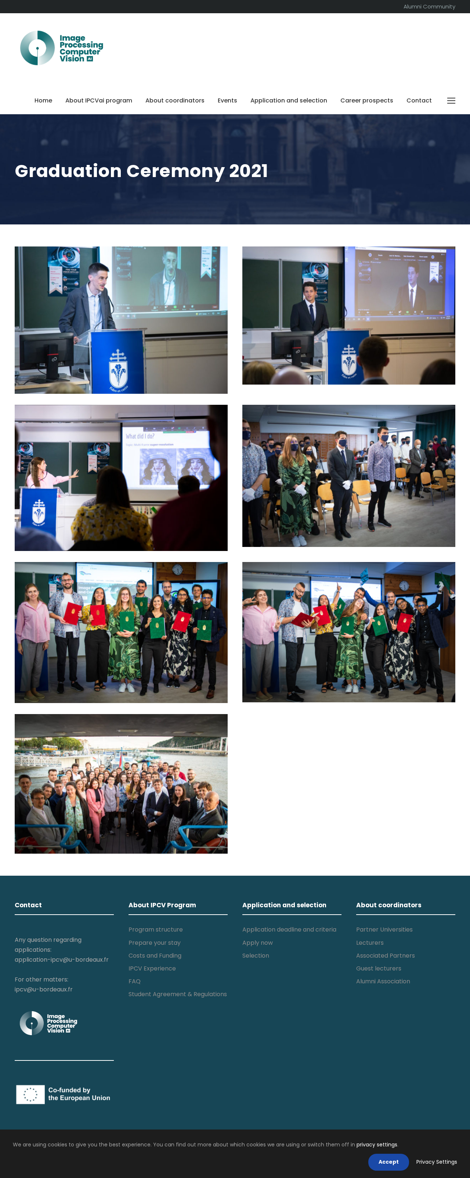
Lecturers (370, 943)
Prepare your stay (155, 943)
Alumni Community (429, 6)
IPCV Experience (152, 968)
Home (43, 100)
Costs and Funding (155, 955)
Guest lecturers (378, 968)
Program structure (156, 929)
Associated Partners (385, 955)
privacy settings (377, 1144)
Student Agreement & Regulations (178, 994)
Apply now (257, 943)
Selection (255, 955)
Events (227, 100)
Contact (419, 100)
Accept (389, 1162)
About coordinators (175, 100)
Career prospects (366, 100)
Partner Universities (384, 929)
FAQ (135, 981)
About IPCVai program (98, 100)
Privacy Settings (436, 1162)
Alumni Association (383, 981)
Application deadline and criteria (289, 929)
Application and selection (288, 100)
